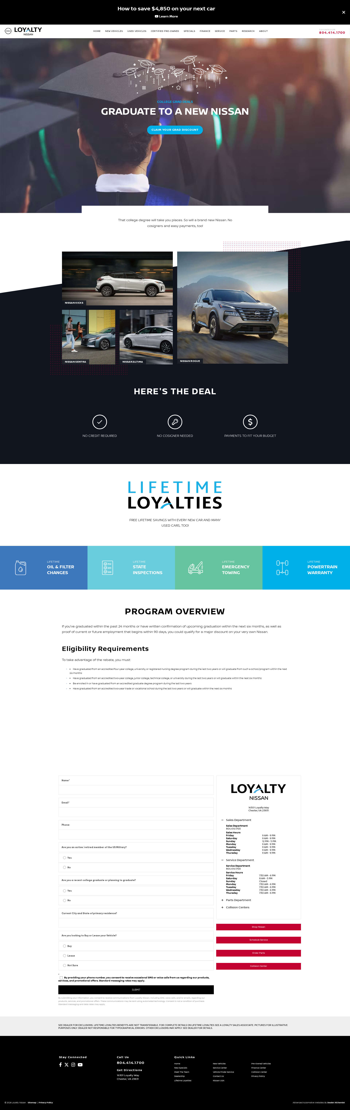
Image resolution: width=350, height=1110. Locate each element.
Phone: (66, 824)
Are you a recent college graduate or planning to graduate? (99, 880)
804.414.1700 (332, 32)
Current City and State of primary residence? (89, 913)
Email (65, 802)
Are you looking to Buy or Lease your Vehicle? (89, 935)
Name (66, 780)
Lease (71, 955)
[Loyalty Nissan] (8, 31)
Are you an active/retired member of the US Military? (94, 847)
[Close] (344, 12)
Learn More (168, 16)
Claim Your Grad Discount (175, 130)
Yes (69, 857)
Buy (69, 946)
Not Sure (72, 965)
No (69, 867)
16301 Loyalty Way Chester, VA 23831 (258, 809)
